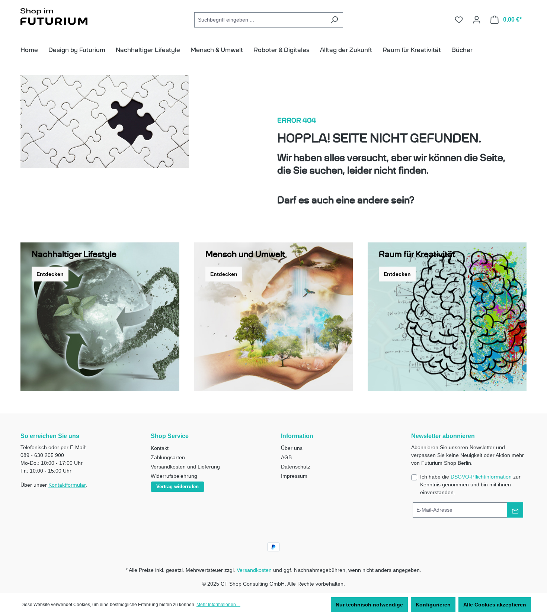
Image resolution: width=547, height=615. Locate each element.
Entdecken (50, 274)
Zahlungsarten (168, 457)
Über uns (292, 448)
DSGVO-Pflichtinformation (481, 477)
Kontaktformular (67, 485)
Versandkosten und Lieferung (185, 467)
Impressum (294, 476)
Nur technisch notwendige (369, 605)
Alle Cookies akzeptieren (494, 605)
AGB (286, 457)
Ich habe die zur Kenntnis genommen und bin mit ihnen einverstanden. (470, 484)
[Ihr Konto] (477, 19)
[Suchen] (334, 20)
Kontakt (160, 448)
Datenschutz (295, 467)
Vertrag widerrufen (177, 486)
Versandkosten (254, 570)
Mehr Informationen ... (218, 604)
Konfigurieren (433, 605)
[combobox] (260, 20)
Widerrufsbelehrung (174, 476)
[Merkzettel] (459, 19)
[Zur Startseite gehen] (53, 18)
